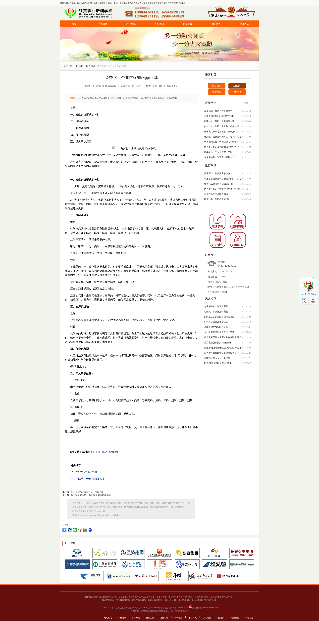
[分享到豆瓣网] (85, 530)
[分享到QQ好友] (70, 530)
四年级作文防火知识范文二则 (218, 152)
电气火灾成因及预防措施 (216, 322)
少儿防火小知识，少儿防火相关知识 (221, 126)
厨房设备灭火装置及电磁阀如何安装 (221, 353)
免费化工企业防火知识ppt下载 (218, 184)
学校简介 (102, 24)
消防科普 (237, 92)
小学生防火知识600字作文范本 (219, 116)
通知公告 (164, 618)
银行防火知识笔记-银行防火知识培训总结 (91, 495)
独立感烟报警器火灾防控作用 (218, 363)
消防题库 (187, 24)
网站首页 (108, 618)
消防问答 (216, 24)
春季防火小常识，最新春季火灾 (219, 121)
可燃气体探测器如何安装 (216, 311)
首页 (74, 24)
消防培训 (79, 66)
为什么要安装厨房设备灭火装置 (219, 332)
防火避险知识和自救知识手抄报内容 (221, 147)
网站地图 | (164, 608)
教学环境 (131, 24)
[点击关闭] (314, 277)
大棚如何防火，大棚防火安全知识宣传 (222, 142)
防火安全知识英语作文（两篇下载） (88, 492)
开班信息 (159, 24)
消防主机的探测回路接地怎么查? (219, 316)
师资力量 (150, 618)
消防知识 (216, 86)
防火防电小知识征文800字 (216, 199)
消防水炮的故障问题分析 (216, 327)
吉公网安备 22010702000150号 (205, 608)
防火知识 (90, 66)
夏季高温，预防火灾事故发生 (218, 111)
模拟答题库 (125, 600)
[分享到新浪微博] (80, 530)
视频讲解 (142, 600)
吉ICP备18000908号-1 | (179, 608)
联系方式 (244, 24)
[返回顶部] (313, 301)
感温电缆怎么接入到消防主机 (218, 342)
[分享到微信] (75, 530)
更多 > (247, 103)
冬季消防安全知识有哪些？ (217, 306)
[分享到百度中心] (90, 530)
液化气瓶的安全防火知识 (216, 194)
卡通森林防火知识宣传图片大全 (219, 157)
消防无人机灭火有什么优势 (217, 358)
